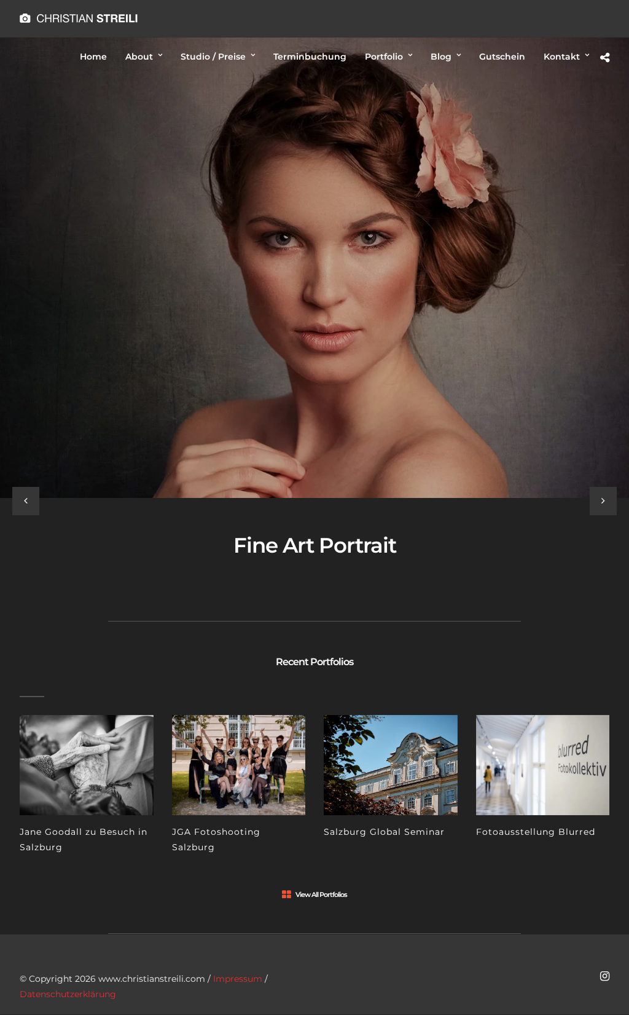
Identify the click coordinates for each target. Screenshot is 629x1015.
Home (93, 56)
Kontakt (562, 56)
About (139, 56)
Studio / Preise (213, 56)
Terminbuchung (309, 56)
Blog (441, 56)
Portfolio (384, 56)
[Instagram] (604, 976)
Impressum (237, 978)
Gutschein (502, 56)
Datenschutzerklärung (68, 994)
